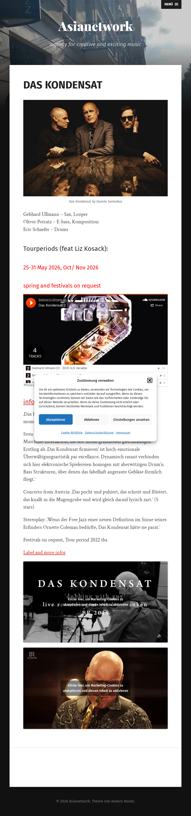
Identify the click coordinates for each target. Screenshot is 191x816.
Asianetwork (95, 25)
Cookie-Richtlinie (72, 432)
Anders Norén (122, 801)
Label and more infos (44, 552)
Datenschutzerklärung (99, 432)
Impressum (123, 432)
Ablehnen (91, 419)
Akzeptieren (55, 419)
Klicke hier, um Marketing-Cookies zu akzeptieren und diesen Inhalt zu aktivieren (95, 602)
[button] (149, 380)
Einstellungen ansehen (131, 419)
